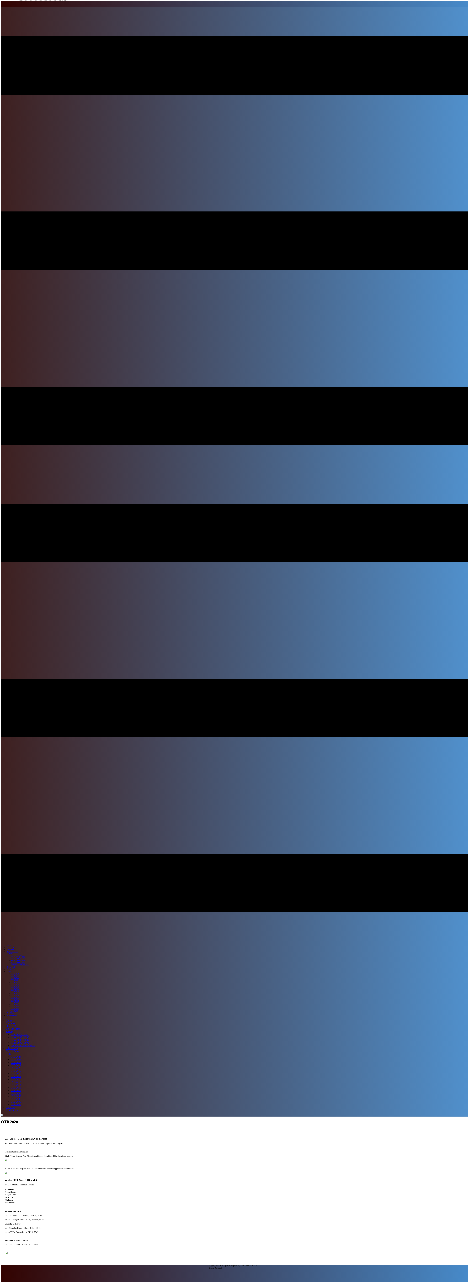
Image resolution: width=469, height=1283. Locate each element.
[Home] (234, 1116)
